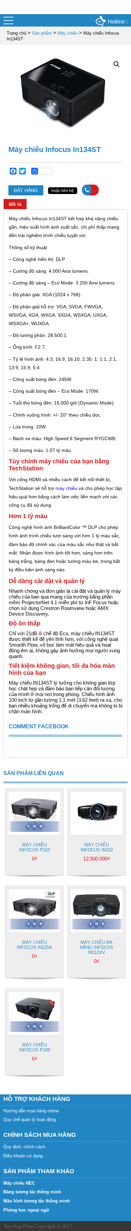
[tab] (15, 204)
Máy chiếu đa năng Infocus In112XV (96, 947)
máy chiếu (66, 488)
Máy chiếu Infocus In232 (97, 847)
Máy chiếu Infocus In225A (34, 945)
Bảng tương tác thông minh (32, 1191)
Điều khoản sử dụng (23, 1155)
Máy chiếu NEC (19, 1183)
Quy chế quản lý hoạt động (29, 1119)
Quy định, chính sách (24, 1146)
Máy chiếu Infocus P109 (34, 1047)
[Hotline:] (90, 190)
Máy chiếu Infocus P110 (34, 847)
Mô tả (15, 204)
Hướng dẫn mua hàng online (31, 1110)
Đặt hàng (26, 190)
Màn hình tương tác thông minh (36, 1200)
